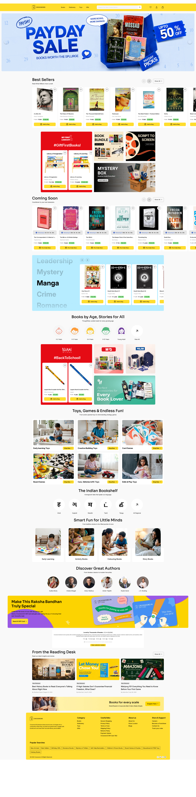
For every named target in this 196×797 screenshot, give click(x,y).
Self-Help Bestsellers (98, 748)
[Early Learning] (48, 542)
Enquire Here (151, 704)
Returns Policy (105, 731)
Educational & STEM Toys (151, 748)
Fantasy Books (35, 752)
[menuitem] (63, 7)
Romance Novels (68, 748)
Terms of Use (105, 726)
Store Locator (133, 723)
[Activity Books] (81, 542)
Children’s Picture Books (115, 748)
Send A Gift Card (19, 621)
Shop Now (67, 448)
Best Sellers (45, 748)
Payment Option (106, 733)
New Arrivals (35, 748)
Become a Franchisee (159, 723)
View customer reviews (98, 645)
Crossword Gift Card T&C (109, 735)
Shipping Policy (105, 728)
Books (63, 7)
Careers (154, 721)
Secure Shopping (106, 721)
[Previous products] (144, 81)
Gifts (87, 7)
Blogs (130, 726)
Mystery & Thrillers (82, 748)
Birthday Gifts (56, 748)
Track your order (157, 728)
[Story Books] (148, 542)
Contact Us (155, 726)
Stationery (72, 7)
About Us (132, 721)
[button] (150, 7)
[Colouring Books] (115, 542)
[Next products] (149, 81)
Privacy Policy (105, 723)
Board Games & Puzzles (133, 748)
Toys (80, 7)
